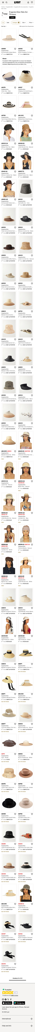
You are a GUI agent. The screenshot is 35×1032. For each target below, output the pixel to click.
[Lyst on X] (8, 1000)
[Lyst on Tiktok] (5, 1000)
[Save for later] (15, 49)
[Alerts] (28, 2)
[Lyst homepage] (17, 2)
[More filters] (3, 22)
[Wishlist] (32, 2)
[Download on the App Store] (7, 1003)
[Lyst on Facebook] (11, 1000)
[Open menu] (3, 2)
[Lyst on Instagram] (3, 1000)
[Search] (6, 2)
